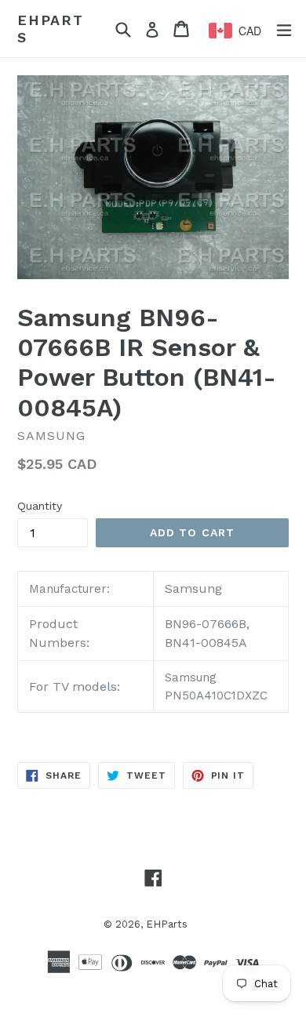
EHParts (50, 28)
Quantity (39, 505)
